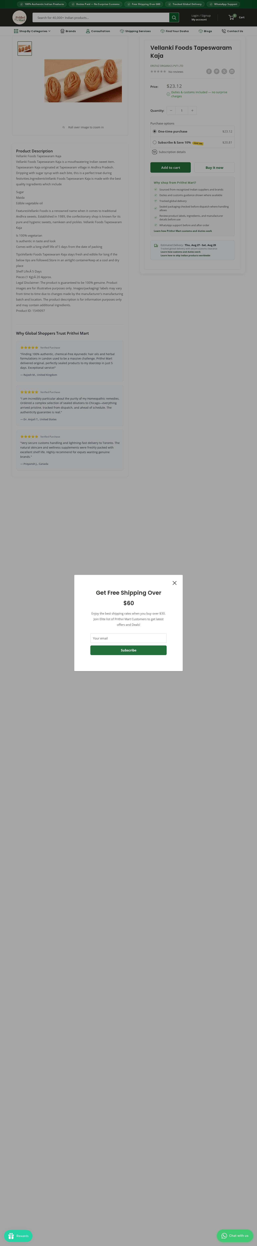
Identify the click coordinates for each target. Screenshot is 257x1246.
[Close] (175, 582)
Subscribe (128, 650)
